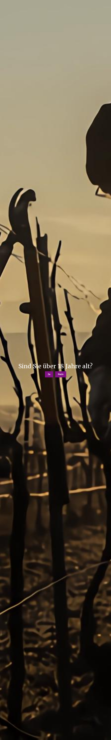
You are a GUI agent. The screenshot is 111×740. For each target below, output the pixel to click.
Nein (60, 374)
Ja (49, 374)
